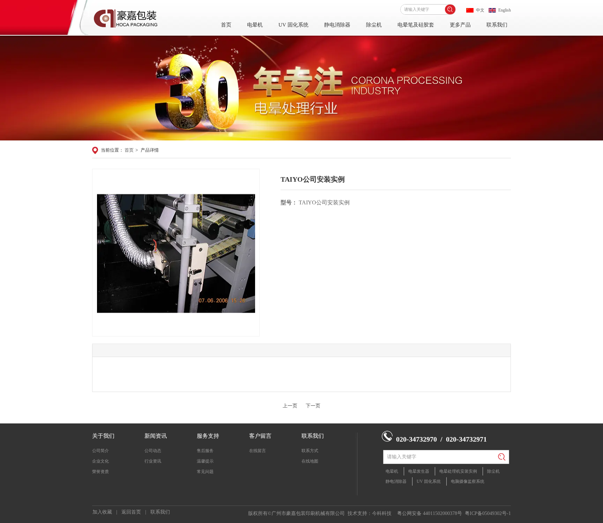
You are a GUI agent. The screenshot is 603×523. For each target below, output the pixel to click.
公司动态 (152, 450)
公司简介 (100, 450)
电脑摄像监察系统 (467, 481)
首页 (226, 25)
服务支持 (208, 436)
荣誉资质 (100, 471)
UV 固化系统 (293, 25)
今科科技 (382, 513)
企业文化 (100, 461)
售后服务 (205, 450)
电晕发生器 (418, 471)
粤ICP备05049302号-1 (488, 513)
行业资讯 (152, 461)
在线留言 (257, 450)
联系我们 (496, 25)
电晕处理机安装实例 (458, 471)
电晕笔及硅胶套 (415, 25)
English (504, 10)
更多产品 (460, 25)
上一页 (290, 405)
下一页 (313, 405)
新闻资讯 (155, 436)
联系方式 (310, 450)
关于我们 (103, 436)
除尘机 (374, 25)
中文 (480, 10)
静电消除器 (337, 25)
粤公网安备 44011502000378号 (429, 513)
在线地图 (310, 461)
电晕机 (255, 25)
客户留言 (260, 436)
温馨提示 (205, 461)
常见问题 (205, 471)
